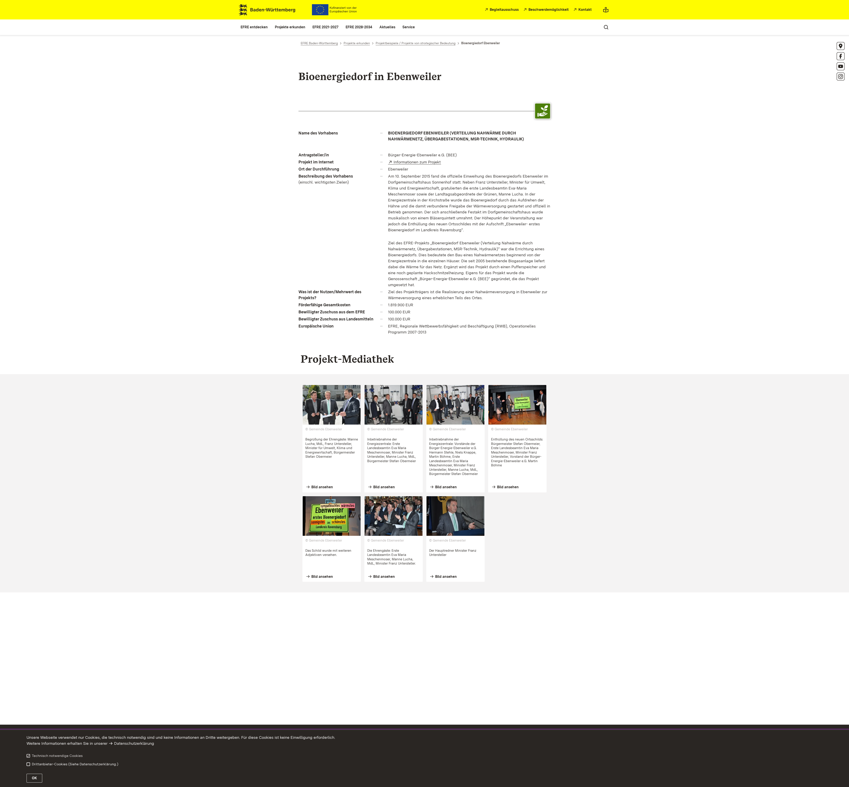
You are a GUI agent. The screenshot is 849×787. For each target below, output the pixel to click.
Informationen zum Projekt (417, 162)
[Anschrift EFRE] (841, 46)
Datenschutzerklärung (134, 743)
